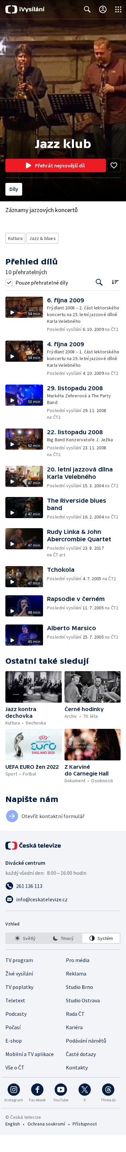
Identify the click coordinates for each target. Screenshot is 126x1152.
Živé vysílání (19, 973)
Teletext (15, 1000)
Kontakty (77, 1067)
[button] (26, 315)
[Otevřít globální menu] (118, 9)
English (12, 1124)
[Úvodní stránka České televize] (33, 846)
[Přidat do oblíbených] (114, 165)
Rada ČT (75, 1013)
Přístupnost (85, 1124)
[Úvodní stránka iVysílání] (25, 9)
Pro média (77, 960)
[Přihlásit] (103, 9)
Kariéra (74, 1027)
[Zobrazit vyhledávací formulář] (87, 9)
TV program (19, 960)
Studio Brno (79, 987)
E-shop (13, 1040)
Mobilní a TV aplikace (29, 1054)
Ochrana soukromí (46, 1124)
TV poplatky (19, 987)
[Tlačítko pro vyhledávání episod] (99, 282)
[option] (25, 938)
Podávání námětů (86, 1040)
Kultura (15, 238)
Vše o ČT (15, 1067)
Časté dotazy (81, 1054)
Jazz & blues (42, 238)
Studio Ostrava (83, 1000)
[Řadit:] (115, 281)
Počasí (12, 1027)
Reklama (76, 973)
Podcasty (16, 1013)
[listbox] (63, 938)
